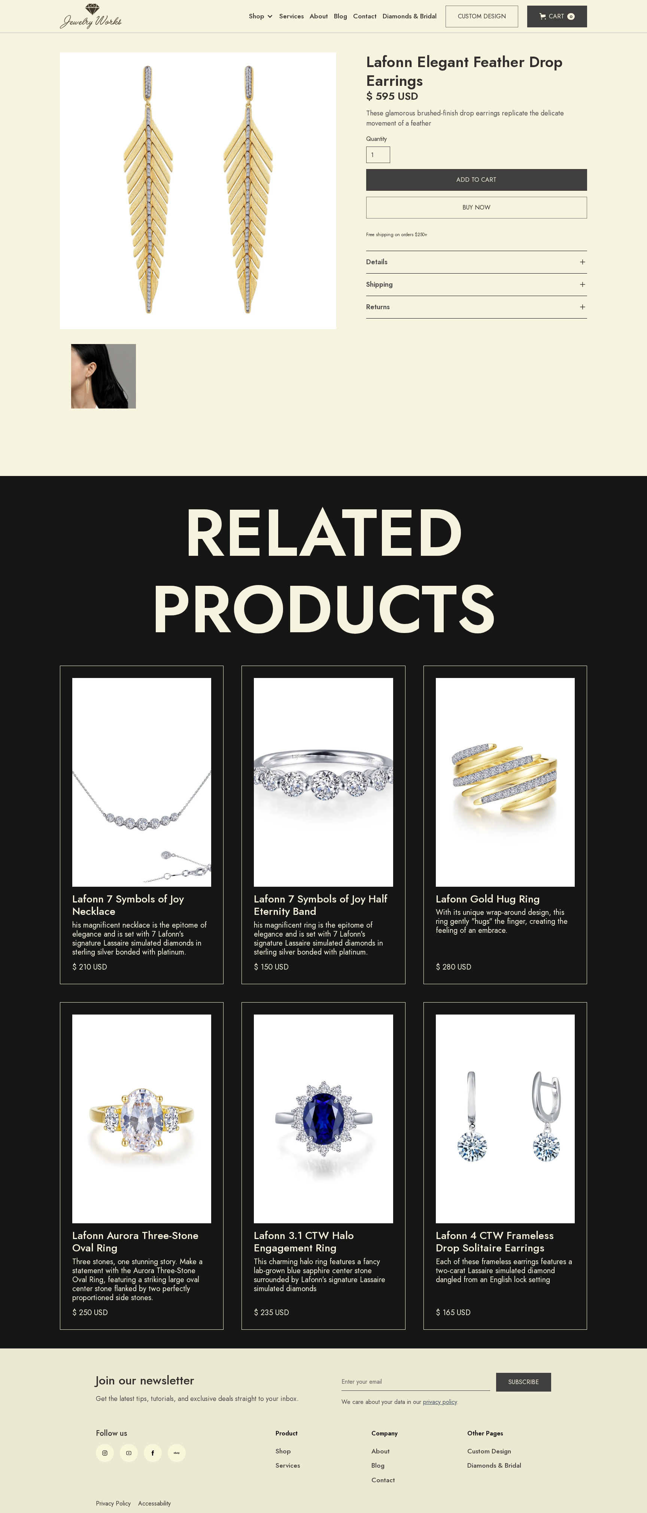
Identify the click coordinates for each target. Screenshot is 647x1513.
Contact (365, 16)
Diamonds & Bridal (410, 16)
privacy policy (440, 1402)
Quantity (376, 139)
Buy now (476, 208)
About (319, 16)
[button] (261, 16)
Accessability (154, 1503)
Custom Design (482, 16)
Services (291, 16)
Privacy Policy (113, 1503)
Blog (340, 16)
